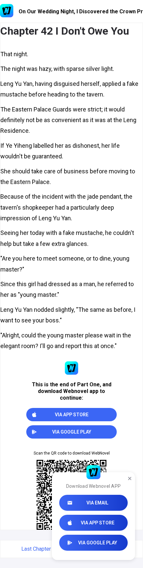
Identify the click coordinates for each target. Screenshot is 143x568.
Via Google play (97, 542)
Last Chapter (36, 549)
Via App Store (97, 522)
